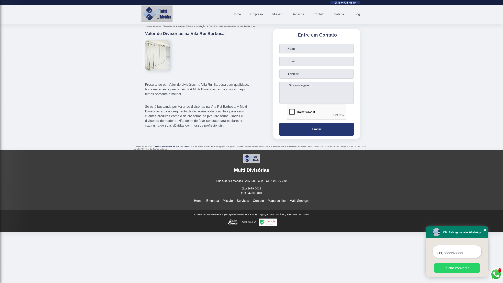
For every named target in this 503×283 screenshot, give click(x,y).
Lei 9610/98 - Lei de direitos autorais (150, 149)
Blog (356, 14)
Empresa (256, 14)
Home (236, 14)
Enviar (316, 129)
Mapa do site (277, 200)
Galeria (339, 14)
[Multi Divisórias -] (157, 21)
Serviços (298, 14)
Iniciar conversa (457, 268)
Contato (318, 14)
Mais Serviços (299, 200)
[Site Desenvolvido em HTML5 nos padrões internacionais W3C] (248, 222)
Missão (277, 14)
